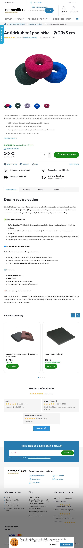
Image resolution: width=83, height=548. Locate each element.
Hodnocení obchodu (41, 388)
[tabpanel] (22, 347)
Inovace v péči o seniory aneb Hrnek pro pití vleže (38, 512)
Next (78, 315)
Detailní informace (9, 138)
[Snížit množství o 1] (49, 156)
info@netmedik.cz (38, 476)
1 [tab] (38, 377)
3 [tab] (42, 377)
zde (57, 541)
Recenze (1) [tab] (41, 190)
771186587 (36, 483)
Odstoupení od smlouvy (13, 503)
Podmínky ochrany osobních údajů (15, 509)
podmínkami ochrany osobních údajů (39, 458)
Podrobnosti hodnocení (30, 38)
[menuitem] (15, 19)
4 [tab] (44, 377)
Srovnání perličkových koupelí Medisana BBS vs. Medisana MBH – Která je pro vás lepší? (39, 502)
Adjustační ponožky (35, 516)
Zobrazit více (41, 428)
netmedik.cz (59, 479)
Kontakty (9, 497)
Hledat (49, 10)
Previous (73, 315)
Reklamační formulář (12, 506)
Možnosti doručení (13, 149)
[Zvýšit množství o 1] (49, 153)
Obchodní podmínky (12, 500)
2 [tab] (40, 377)
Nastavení (53, 545)
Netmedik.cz (36, 479)
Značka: (74, 164)
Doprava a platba (9, 2)
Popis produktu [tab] (11, 190)
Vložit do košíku (68, 155)
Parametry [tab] (26, 190)
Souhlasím (67, 545)
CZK (73, 2)
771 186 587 (60, 476)
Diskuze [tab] (56, 190)
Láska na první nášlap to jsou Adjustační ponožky (38, 507)
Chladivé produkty (34, 497)
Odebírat (67, 453)
